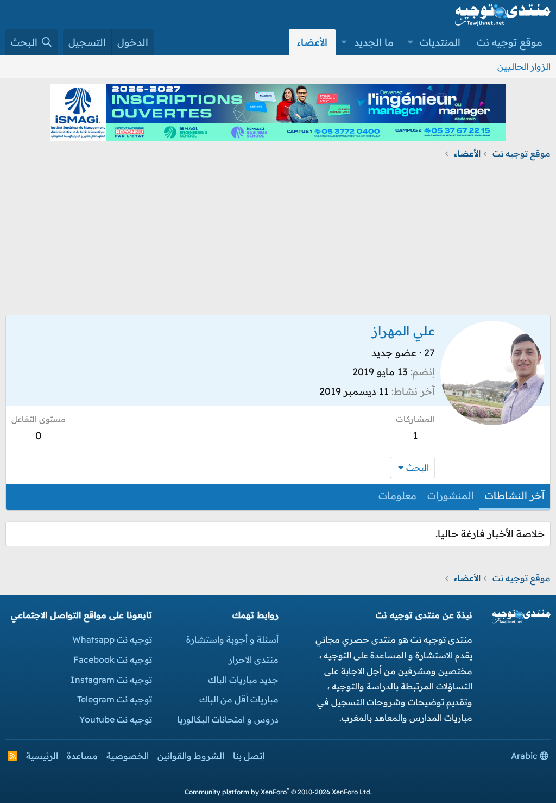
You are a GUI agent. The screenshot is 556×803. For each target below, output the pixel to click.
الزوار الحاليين (524, 66)
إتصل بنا (248, 755)
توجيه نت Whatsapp (112, 639)
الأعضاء (312, 42)
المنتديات (440, 42)
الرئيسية (42, 755)
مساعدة (82, 755)
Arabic (525, 755)
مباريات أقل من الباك (239, 699)
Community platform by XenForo (278, 792)
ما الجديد (374, 42)
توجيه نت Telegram (114, 699)
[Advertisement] (278, 239)
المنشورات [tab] (450, 495)
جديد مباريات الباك (243, 679)
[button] (410, 42)
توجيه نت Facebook (112, 659)
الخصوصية (127, 755)
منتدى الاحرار (254, 659)
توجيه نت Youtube (115, 719)
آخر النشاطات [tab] (515, 495)
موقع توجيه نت (509, 42)
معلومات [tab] (397, 495)
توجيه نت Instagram (111, 679)
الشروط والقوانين (190, 755)
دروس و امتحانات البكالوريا (228, 719)
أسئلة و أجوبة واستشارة (232, 639)
